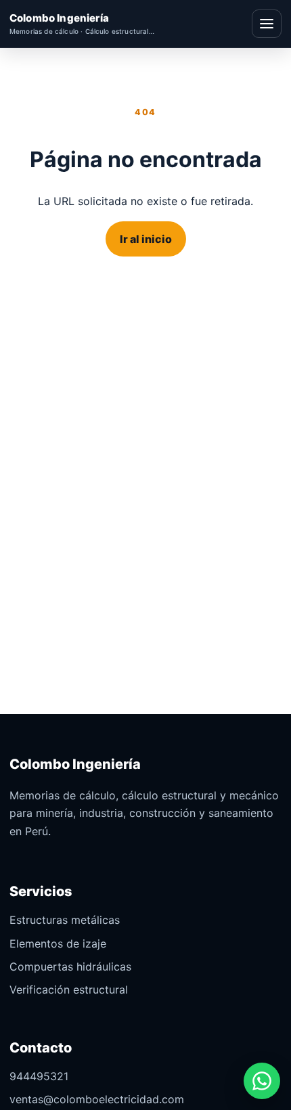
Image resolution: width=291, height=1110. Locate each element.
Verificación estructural (68, 989)
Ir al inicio (146, 239)
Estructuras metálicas (64, 920)
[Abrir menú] (267, 23)
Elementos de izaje (57, 943)
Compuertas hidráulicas (70, 966)
